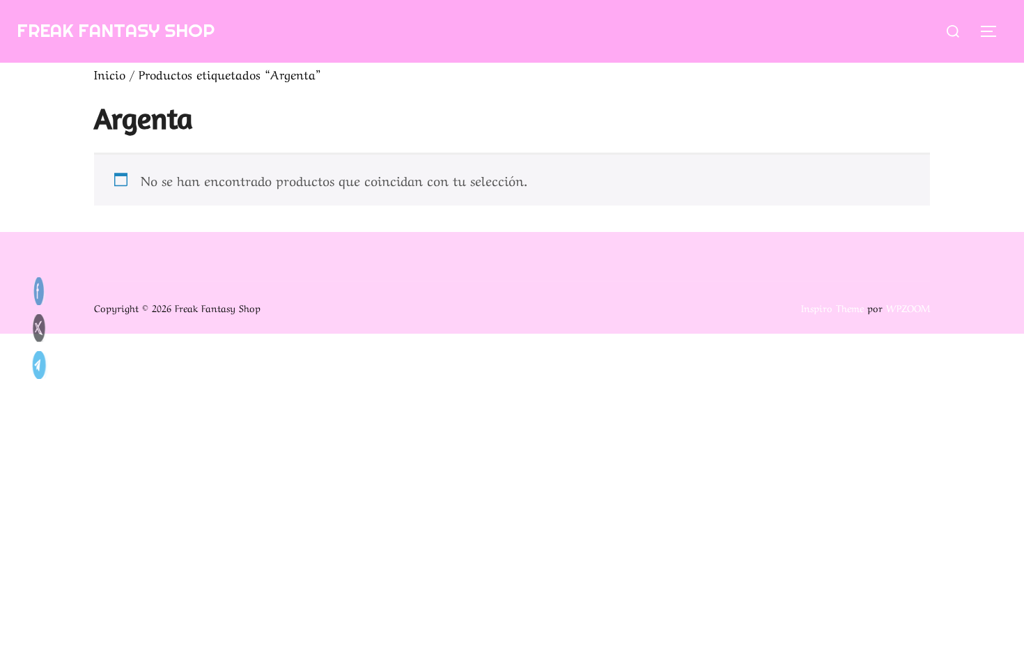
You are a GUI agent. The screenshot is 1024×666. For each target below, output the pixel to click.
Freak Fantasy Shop (116, 30)
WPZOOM (908, 307)
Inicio (109, 73)
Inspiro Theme (832, 307)
